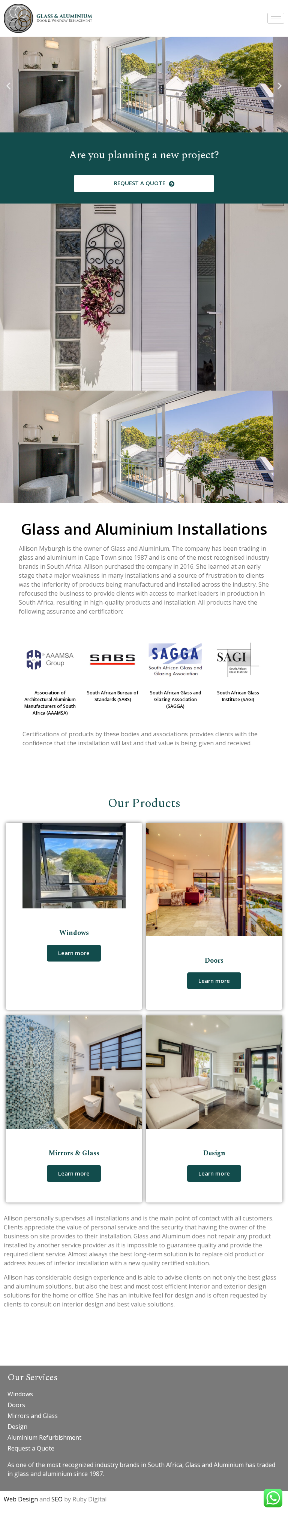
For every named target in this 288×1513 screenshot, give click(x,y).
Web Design (21, 1499)
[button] (8, 85)
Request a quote (140, 183)
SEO (57, 1499)
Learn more (74, 953)
